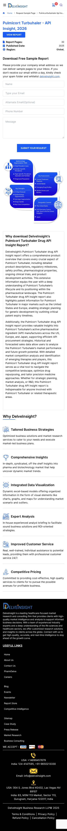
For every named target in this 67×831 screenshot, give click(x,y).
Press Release (11, 729)
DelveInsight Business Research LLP (29, 807)
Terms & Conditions (23, 814)
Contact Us (9, 665)
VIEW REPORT (14, 34)
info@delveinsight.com (37, 775)
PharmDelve (10, 671)
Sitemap (8, 718)
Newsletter (9, 697)
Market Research (12, 735)
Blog (6, 686)
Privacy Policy (46, 814)
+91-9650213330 (45, 763)
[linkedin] (28, 824)
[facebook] (33, 824)
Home (10, 13)
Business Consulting (14, 740)
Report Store (10, 703)
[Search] (61, 5)
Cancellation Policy (43, 817)
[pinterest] (36, 824)
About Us (8, 660)
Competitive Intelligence (16, 709)
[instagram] (38, 824)
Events (7, 692)
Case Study (10, 724)
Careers (8, 677)
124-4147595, (25, 763)
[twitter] (31, 824)
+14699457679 (36, 760)
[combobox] (61, 5)
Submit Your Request (33, 148)
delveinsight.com (50, 76)
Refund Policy (20, 817)
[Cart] (54, 5)
